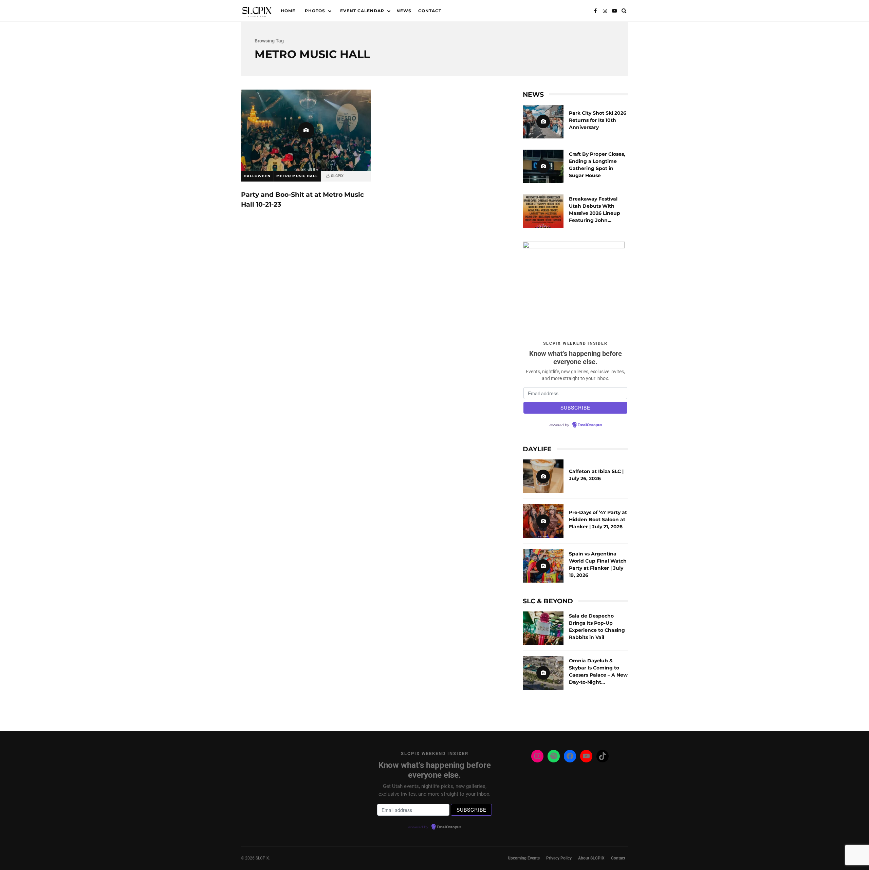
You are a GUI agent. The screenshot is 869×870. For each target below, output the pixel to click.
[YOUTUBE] (614, 11)
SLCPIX (337, 176)
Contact (429, 10)
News (403, 10)
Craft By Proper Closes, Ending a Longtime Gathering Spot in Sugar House (543, 166)
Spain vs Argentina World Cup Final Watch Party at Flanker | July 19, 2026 (543, 566)
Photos (315, 10)
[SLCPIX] (257, 12)
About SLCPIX (591, 858)
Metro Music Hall (297, 176)
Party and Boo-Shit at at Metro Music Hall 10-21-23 (306, 130)
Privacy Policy (559, 858)
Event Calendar (362, 10)
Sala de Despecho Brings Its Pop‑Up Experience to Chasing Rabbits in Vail (543, 628)
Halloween (257, 176)
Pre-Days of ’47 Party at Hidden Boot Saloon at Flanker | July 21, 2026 (543, 521)
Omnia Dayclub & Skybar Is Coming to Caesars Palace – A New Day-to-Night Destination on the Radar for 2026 (543, 673)
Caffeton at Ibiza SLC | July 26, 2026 (543, 476)
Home (288, 10)
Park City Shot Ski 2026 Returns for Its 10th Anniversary (543, 121)
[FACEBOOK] (595, 11)
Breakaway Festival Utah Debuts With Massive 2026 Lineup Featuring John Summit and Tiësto (543, 211)
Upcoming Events (524, 858)
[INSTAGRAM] (605, 11)
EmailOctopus (590, 425)
